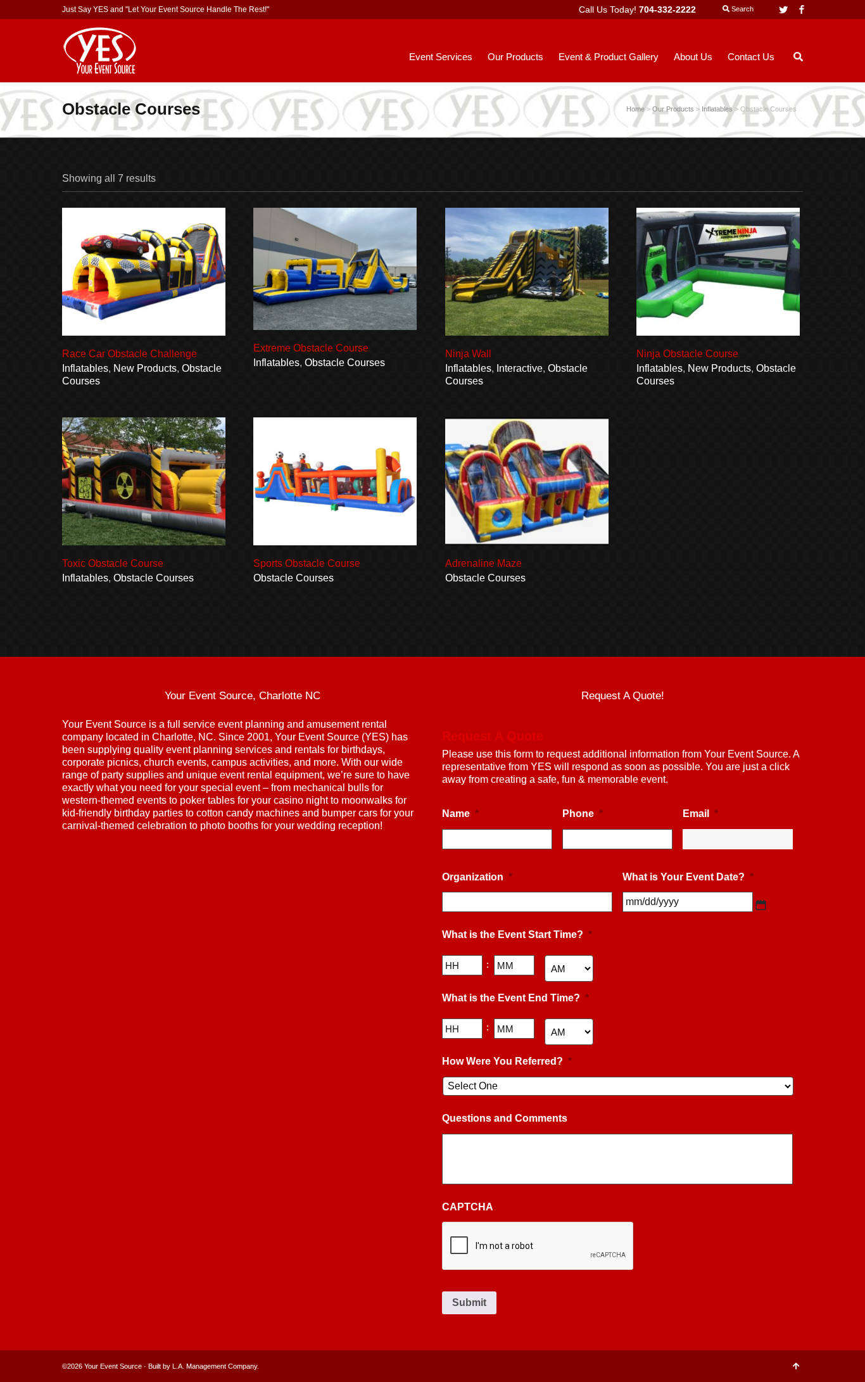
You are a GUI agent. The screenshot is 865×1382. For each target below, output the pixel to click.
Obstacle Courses (345, 362)
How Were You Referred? (507, 1061)
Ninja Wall (468, 353)
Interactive (519, 368)
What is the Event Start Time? (517, 934)
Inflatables (85, 368)
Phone (582, 813)
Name (460, 813)
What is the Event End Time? (515, 997)
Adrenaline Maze (483, 563)
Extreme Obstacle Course (311, 348)
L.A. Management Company (214, 1366)
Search (741, 9)
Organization (477, 877)
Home (635, 109)
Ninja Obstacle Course (687, 353)
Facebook (801, 9)
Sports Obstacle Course (306, 563)
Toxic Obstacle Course (112, 563)
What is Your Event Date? (688, 877)
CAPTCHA (467, 1206)
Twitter (783, 9)
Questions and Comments (504, 1118)
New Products (145, 368)
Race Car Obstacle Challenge (129, 353)
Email (700, 813)
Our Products (673, 109)
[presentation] (538, 1246)
